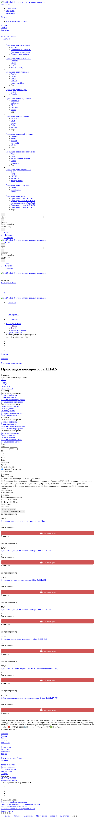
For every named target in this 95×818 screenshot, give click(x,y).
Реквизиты (10, 13)
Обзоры (4, 774)
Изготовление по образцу (17, 21)
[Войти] (2, 288)
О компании (11, 8)
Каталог (4, 734)
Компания (5, 743)
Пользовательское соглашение (13, 806)
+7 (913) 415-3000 (8, 36)
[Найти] (3, 229)
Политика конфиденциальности (14, 802)
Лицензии (10, 11)
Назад (14, 326)
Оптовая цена (49, 533)
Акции (4, 736)
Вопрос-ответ (6, 771)
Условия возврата (8, 769)
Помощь (4, 760)
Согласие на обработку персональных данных (20, 804)
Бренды (4, 738)
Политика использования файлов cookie (18, 809)
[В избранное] (2, 541)
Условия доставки (8, 767)
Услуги (4, 740)
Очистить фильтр (17, 511)
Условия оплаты (8, 765)
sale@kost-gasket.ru (14, 332)
